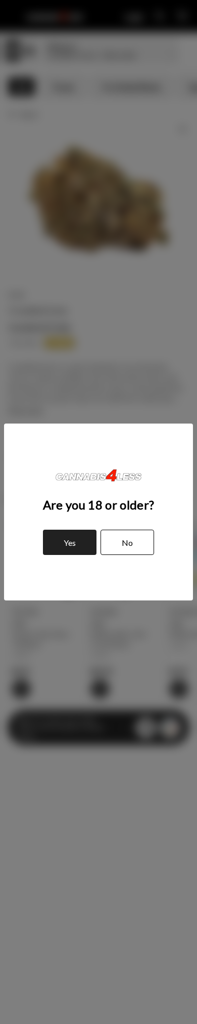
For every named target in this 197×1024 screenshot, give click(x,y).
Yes (70, 542)
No (127, 542)
